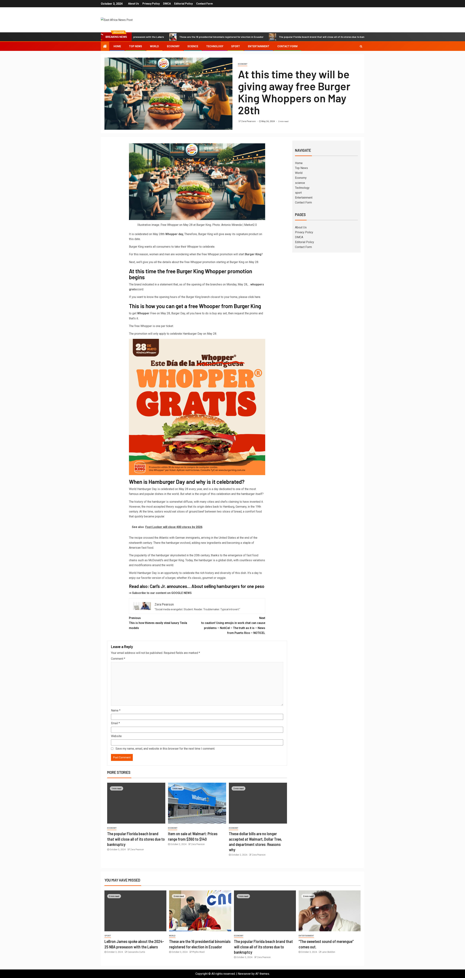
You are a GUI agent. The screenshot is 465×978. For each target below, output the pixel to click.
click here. (254, 297)
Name (115, 710)
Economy (173, 46)
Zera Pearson (248, 121)
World (154, 46)
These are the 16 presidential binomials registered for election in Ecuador (187, 36)
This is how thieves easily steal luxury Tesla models (158, 623)
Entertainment (258, 46)
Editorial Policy (183, 3)
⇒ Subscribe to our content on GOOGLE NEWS (160, 593)
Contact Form (204, 3)
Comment (118, 658)
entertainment (306, 936)
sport (235, 46)
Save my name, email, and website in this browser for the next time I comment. (165, 748)
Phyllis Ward (198, 952)
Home (117, 46)
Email (115, 723)
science (192, 46)
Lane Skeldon (328, 952)
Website (116, 736)
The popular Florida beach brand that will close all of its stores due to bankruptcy (291, 36)
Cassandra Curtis (136, 952)
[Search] (361, 46)
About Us (133, 3)
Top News (135, 46)
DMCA (167, 3)
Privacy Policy (151, 3)
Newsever (244, 973)
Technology (214, 46)
